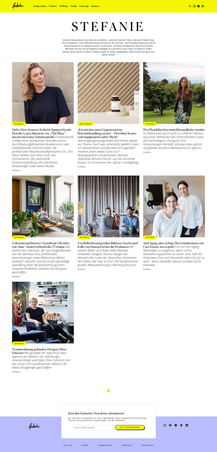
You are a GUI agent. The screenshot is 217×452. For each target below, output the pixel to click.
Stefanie (16, 170)
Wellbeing (63, 6)
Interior (19, 237)
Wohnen (53, 6)
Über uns (67, 445)
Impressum (127, 445)
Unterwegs (84, 6)
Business (95, 6)
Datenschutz (148, 445)
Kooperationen (105, 445)
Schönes (18, 124)
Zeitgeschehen (40, 6)
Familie (74, 6)
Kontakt (85, 445)
